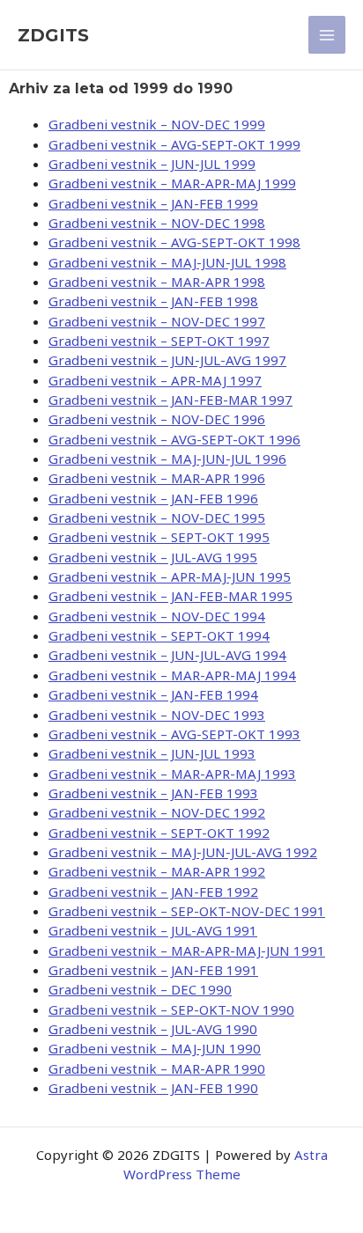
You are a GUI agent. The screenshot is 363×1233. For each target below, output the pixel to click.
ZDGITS (53, 35)
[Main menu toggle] (327, 35)
